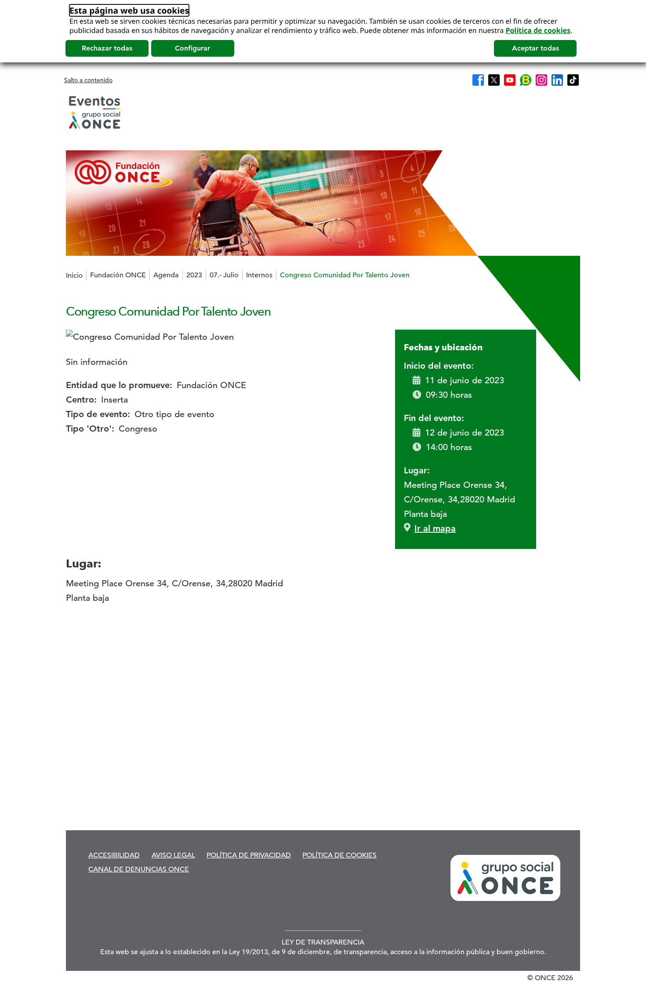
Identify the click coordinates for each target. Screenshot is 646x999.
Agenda (165, 275)
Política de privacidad (249, 855)
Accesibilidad (114, 855)
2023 (194, 275)
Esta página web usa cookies (129, 10)
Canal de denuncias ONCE (138, 869)
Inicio (74, 275)
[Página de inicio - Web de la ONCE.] (94, 112)
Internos (259, 275)
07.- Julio (224, 275)
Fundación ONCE (118, 275)
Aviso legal (173, 855)
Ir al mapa (435, 528)
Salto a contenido (88, 80)
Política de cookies (537, 30)
